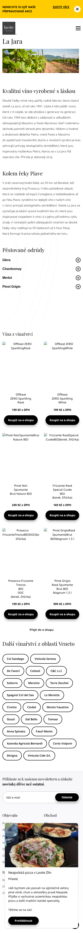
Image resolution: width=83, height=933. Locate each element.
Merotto (34, 683)
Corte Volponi (62, 743)
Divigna (12, 755)
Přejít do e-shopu (42, 630)
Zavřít (73, 828)
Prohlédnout (23, 921)
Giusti (11, 719)
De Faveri (13, 671)
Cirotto (12, 707)
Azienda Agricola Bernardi (25, 743)
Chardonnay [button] (12, 269)
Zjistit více (61, 7)
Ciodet (31, 707)
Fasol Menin (44, 731)
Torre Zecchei (59, 683)
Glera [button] (6, 260)
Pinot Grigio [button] (11, 286)
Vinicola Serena (45, 659)
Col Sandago (15, 659)
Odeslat (67, 797)
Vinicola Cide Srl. (39, 755)
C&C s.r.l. (56, 671)
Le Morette (52, 695)
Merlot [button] (7, 277)
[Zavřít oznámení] (77, 9)
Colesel (35, 671)
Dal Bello (31, 719)
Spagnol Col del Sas (20, 695)
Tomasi (53, 719)
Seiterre (12, 683)
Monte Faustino (58, 707)
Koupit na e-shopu (21, 420)
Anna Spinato (16, 731)
